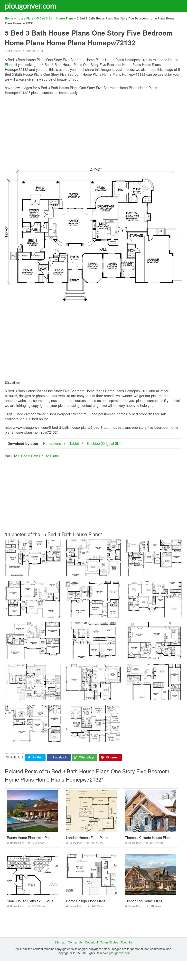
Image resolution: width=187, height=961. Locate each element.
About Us (127, 942)
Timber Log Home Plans (143, 900)
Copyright (91, 942)
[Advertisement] (93, 133)
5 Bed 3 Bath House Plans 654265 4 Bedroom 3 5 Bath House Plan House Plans (59, 737)
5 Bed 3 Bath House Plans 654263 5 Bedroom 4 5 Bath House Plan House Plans (59, 654)
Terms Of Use (109, 942)
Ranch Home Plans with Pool (29, 837)
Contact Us (75, 942)
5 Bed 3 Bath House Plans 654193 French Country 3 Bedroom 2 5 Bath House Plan (121, 571)
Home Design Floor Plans (85, 900)
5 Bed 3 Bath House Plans (38, 455)
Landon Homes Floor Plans (87, 837)
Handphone (52, 443)
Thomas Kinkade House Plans (148, 837)
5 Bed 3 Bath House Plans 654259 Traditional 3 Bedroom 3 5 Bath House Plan (118, 696)
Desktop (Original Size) (105, 443)
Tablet (74, 443)
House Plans (12, 51)
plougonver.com (30, 5)
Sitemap (60, 942)
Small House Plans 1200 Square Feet (36, 900)
